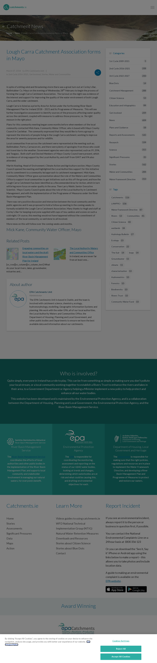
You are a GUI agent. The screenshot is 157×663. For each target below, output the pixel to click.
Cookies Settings (120, 641)
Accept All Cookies (121, 656)
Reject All (121, 649)
